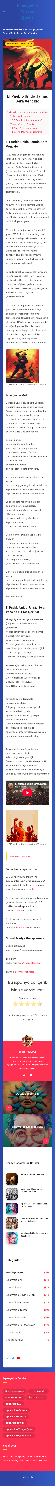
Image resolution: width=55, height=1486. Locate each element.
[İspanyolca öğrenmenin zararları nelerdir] (12, 1194)
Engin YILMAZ (27, 1051)
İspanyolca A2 (14, 1287)
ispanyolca (22, 927)
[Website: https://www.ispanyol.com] (24, 1075)
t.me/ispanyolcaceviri (29, 963)
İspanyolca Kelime (17, 1310)
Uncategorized (14, 1340)
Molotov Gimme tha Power (33, 1174)
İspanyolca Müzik (16, 1317)
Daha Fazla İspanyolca (23, 128)
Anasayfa (8, 29)
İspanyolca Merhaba (20, 856)
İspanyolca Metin (20, 116)
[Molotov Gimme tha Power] (12, 1179)
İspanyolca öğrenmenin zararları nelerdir (31, 1190)
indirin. (32, 889)
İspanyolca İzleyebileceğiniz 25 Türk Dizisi (34, 1205)
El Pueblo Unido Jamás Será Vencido (27, 112)
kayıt (17, 910)
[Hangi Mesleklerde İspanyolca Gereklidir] (12, 1238)
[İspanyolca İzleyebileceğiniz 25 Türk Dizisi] (12, 1208)
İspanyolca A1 (14, 1280)
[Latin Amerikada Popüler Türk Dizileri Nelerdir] (12, 1223)
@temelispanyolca (24, 971)
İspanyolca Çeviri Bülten (20, 1295)
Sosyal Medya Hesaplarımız (26, 132)
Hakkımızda (27, 1477)
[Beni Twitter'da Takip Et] (30, 1075)
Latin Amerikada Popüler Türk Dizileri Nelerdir (34, 1220)
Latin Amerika (14, 1332)
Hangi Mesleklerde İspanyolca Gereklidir (35, 1234)
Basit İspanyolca (15, 1272)
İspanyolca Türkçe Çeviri (27, 11)
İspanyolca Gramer (17, 1302)
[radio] (15, 1005)
